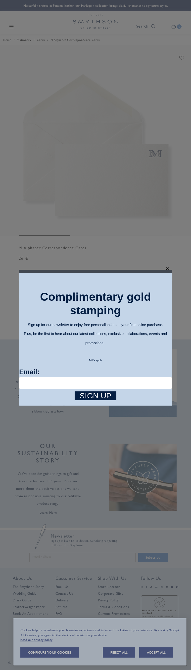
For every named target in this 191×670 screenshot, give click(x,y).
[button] (167, 268)
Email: (29, 372)
